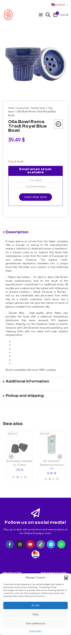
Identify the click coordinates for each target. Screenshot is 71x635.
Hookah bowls (38, 107)
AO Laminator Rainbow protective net (51, 464)
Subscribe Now (35, 197)
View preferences (35, 623)
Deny (35, 614)
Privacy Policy (35, 631)
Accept (36, 605)
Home (11, 107)
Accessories (22, 107)
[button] (66, 577)
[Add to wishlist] (25, 477)
